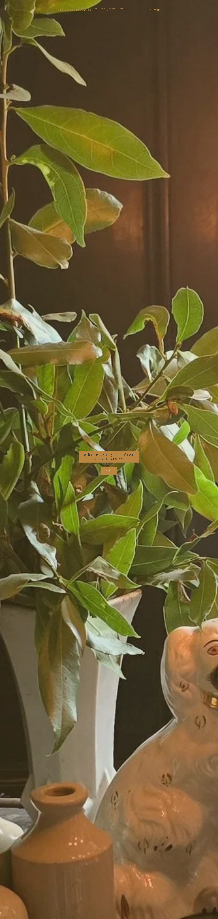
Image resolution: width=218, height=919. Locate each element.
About (103, 8)
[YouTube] (155, 10)
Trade (109, 11)
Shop (96, 8)
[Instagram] (150, 10)
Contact (120, 8)
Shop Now (109, 470)
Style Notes (111, 8)
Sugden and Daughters (74, 9)
